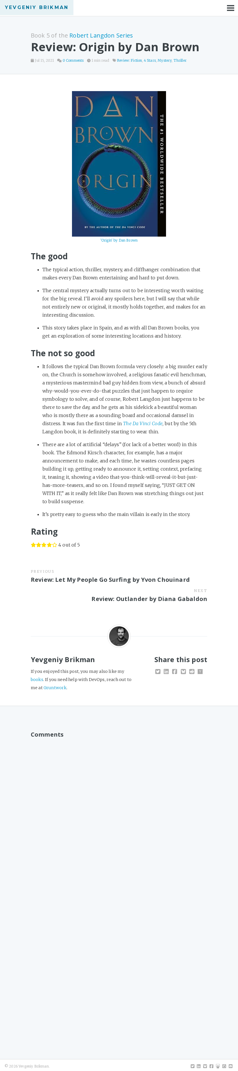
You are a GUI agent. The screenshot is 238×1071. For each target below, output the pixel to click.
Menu (230, 8)
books (37, 679)
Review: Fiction (129, 60)
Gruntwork (55, 687)
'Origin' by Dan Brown (119, 240)
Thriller (180, 60)
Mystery (165, 60)
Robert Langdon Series (101, 35)
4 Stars (150, 60)
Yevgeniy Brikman (36, 7)
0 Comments (73, 60)
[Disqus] (119, 814)
